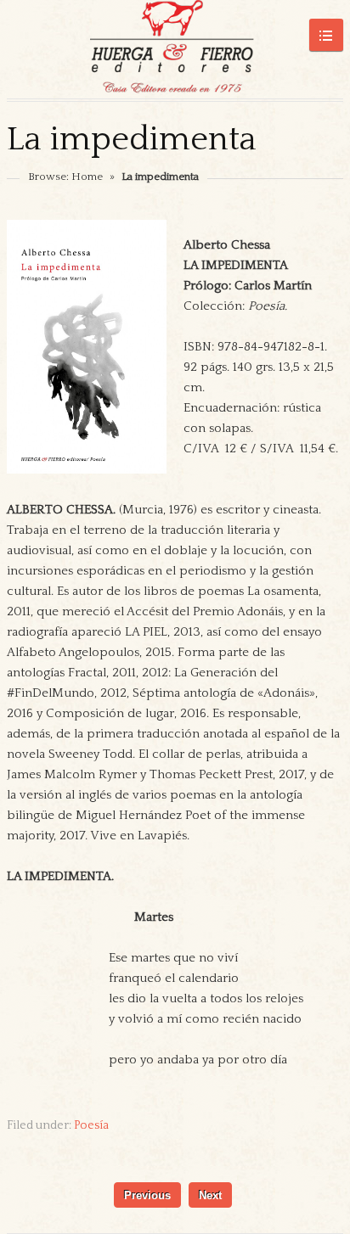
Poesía (91, 1125)
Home (87, 176)
